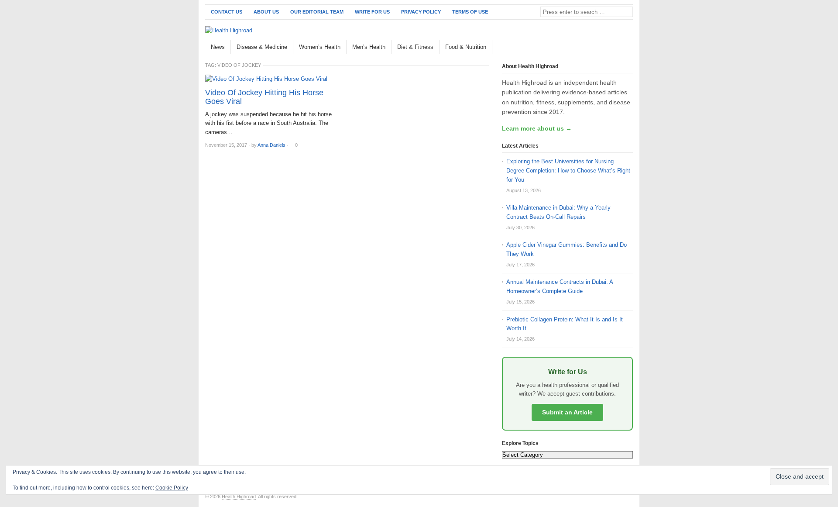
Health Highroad (239, 496)
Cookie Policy (171, 488)
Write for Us (372, 11)
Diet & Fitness (415, 47)
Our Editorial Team (316, 11)
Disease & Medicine (262, 47)
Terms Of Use (470, 11)
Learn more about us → (537, 128)
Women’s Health (319, 47)
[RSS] (628, 47)
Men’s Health (368, 47)
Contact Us (226, 11)
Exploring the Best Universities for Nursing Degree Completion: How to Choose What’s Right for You (568, 170)
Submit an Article (567, 412)
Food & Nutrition (465, 47)
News (218, 47)
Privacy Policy (421, 11)
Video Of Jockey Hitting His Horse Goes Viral (264, 97)
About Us (266, 11)
